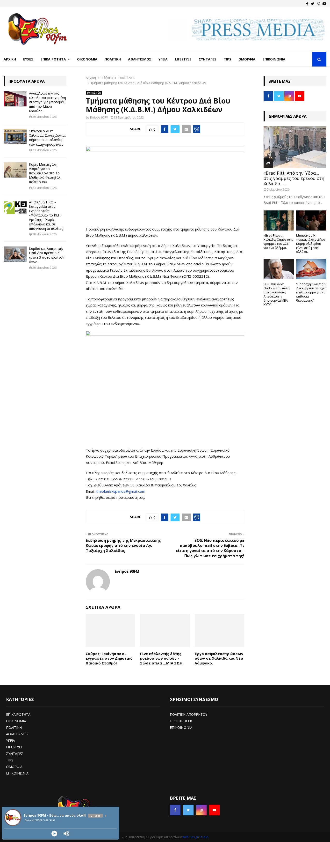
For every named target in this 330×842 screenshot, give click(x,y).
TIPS (9, 760)
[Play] (54, 833)
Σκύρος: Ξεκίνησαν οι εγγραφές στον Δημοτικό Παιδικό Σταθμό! (109, 658)
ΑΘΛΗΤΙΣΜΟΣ (17, 734)
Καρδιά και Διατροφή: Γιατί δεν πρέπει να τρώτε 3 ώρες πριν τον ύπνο (46, 255)
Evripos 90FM (99, 117)
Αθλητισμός (139, 59)
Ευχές (28, 59)
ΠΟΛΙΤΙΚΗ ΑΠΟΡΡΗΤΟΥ (188, 714)
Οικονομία (87, 59)
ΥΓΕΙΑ (10, 740)
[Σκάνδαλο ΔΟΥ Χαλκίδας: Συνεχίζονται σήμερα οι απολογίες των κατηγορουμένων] (15, 136)
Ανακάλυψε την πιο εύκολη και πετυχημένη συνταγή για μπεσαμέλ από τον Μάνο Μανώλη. (47, 102)
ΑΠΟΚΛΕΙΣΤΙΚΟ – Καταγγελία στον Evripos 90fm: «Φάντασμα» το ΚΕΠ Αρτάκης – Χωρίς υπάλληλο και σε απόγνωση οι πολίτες (46, 215)
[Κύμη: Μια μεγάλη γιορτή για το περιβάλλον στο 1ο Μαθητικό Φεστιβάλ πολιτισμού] (15, 170)
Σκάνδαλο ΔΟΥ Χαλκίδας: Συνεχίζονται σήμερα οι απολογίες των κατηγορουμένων (47, 138)
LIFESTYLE (14, 747)
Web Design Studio (195, 837)
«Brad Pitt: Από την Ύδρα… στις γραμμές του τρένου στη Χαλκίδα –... (294, 178)
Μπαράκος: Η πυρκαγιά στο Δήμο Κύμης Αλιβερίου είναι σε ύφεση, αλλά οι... (310, 243)
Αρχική (10, 59)
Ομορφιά (246, 59)
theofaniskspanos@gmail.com (120, 491)
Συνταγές (207, 59)
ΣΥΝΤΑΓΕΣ (14, 753)
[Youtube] (324, 3)
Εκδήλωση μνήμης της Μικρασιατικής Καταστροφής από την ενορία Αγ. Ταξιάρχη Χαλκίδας (123, 545)
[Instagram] (318, 3)
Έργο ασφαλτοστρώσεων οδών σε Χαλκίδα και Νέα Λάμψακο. (219, 658)
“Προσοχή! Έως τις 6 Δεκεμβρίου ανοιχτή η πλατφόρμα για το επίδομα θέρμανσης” (311, 292)
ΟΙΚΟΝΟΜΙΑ (16, 721)
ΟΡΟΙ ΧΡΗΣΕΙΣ (181, 721)
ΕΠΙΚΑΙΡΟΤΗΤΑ (18, 714)
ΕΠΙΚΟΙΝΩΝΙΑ (17, 773)
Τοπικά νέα (94, 92)
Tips (227, 59)
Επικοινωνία (274, 59)
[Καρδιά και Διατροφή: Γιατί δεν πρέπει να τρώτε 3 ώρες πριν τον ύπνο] (15, 254)
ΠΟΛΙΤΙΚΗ (14, 727)
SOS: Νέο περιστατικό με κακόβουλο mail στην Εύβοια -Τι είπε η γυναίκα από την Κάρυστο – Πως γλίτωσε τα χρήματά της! (210, 548)
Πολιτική (113, 59)
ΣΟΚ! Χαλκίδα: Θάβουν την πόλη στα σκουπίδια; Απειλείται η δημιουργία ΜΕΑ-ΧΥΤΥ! (277, 294)
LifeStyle (183, 59)
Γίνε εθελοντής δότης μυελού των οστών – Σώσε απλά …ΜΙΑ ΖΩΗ (161, 658)
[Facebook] (307, 3)
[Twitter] (312, 3)
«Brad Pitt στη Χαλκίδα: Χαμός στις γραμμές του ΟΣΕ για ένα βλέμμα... (278, 241)
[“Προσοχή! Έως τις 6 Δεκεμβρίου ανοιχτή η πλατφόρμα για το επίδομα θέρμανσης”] (311, 269)
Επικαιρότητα (53, 59)
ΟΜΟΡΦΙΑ (14, 766)
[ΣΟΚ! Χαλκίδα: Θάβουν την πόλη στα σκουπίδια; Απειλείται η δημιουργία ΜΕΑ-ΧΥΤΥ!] (279, 269)
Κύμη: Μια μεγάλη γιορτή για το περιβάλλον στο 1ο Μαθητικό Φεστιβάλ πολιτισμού (44, 173)
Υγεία (163, 59)
